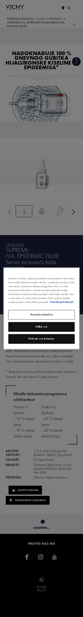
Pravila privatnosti (61, 302)
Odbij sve (41, 326)
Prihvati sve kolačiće (41, 338)
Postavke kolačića (41, 314)
